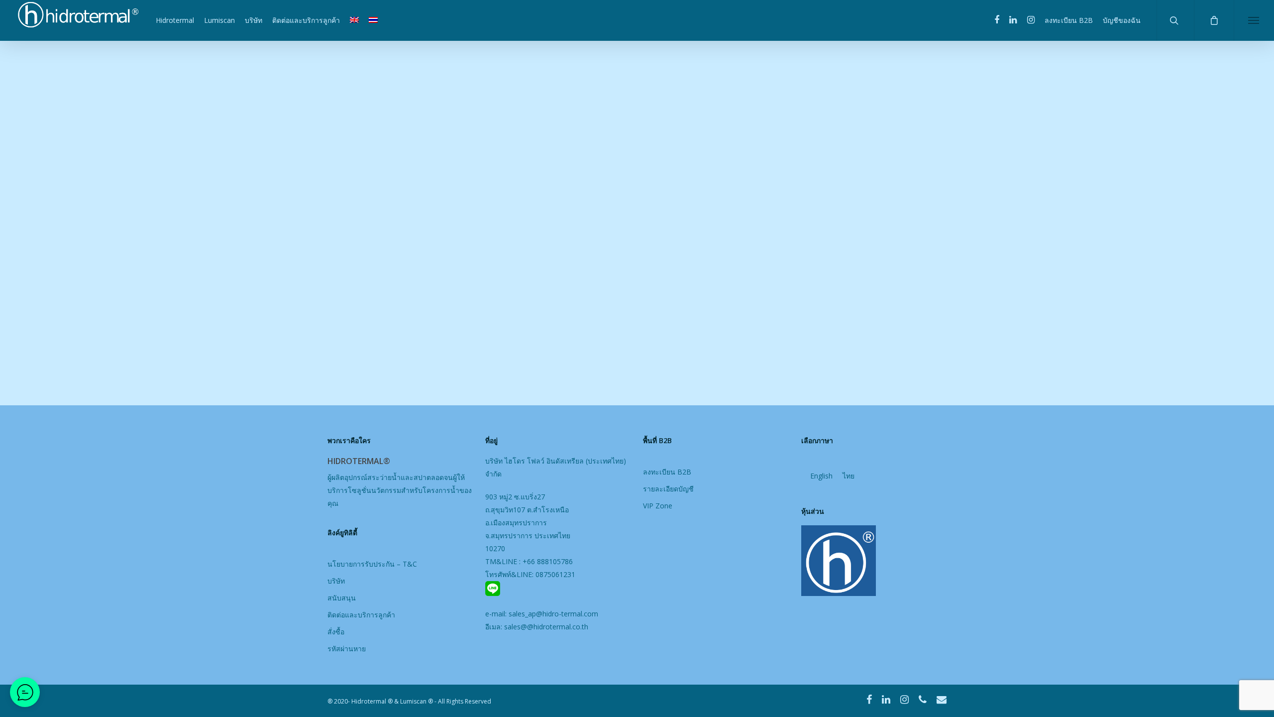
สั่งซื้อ (335, 631)
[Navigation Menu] (1254, 20)
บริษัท (253, 20)
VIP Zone (657, 505)
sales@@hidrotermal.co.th (546, 626)
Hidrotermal (175, 20)
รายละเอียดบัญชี (668, 488)
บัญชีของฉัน (1122, 20)
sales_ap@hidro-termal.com (553, 613)
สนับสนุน (341, 597)
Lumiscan (219, 20)
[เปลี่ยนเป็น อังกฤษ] (354, 20)
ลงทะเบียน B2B (1069, 20)
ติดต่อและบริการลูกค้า (306, 20)
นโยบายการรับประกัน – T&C (372, 564)
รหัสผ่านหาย (346, 648)
